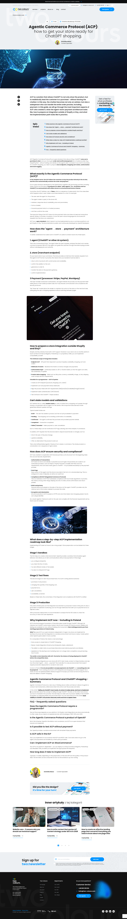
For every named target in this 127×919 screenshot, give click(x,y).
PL (109, 5)
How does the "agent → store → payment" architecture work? (64, 127)
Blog (57, 9)
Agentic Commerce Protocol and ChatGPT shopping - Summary (65, 146)
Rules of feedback (17, 910)
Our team (42, 889)
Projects (43, 9)
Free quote (105, 9)
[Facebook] (103, 911)
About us (50, 9)
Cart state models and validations (56, 133)
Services (34, 9)
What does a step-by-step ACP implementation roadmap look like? (66, 140)
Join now (96, 859)
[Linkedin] (110, 911)
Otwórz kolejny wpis (18, 15)
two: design (57, 895)
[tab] (58, 845)
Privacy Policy (25, 910)
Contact (63, 9)
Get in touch (103, 110)
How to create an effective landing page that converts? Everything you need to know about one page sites (96, 831)
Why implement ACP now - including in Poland (60, 143)
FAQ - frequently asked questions (56, 149)
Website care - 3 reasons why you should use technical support (26, 830)
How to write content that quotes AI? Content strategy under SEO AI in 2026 (62, 830)
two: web (57, 892)
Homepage (42, 884)
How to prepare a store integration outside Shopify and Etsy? (64, 130)
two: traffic (57, 884)
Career (41, 897)
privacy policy (61, 865)
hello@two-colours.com (87, 891)
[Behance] (113, 911)
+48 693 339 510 (84, 888)
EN (107, 5)
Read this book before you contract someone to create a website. (62, 1)
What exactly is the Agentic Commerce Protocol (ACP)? (63, 124)
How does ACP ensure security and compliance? (60, 136)
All (47, 21)
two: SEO (56, 889)
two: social (57, 887)
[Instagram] (106, 911)
